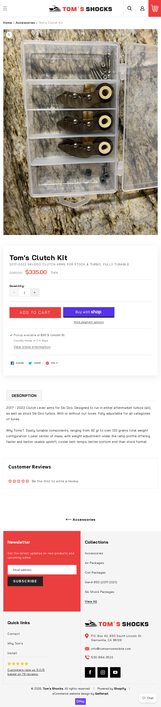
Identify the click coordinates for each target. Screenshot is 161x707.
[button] (5, 8)
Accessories (25, 23)
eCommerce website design (71, 693)
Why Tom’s (15, 643)
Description (24, 395)
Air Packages (94, 563)
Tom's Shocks (53, 688)
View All (91, 601)
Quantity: (17, 286)
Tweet (37, 363)
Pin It (54, 363)
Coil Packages (95, 572)
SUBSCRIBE (25, 581)
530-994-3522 (102, 657)
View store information (32, 347)
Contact (14, 634)
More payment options (89, 321)
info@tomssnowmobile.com (111, 649)
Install (12, 653)
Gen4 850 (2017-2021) (101, 582)
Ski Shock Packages (99, 592)
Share (20, 363)
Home (7, 23)
